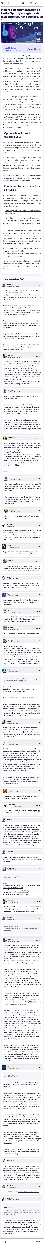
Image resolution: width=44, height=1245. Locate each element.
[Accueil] (5, 3)
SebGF (9, 1186)
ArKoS (10, 790)
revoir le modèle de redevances (28, 1192)
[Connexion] (35, 3)
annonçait (27, 142)
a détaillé (34, 76)
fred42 (9, 670)
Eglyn (9, 594)
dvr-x (10, 355)
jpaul (8, 1198)
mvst (8, 819)
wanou (9, 284)
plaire (21, 99)
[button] (41, 3)
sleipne (9, 721)
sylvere (9, 917)
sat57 (9, 546)
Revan (9, 577)
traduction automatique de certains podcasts (22, 236)
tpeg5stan (10, 851)
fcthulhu (10, 1067)
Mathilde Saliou (10, 48)
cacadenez (10, 868)
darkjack (11, 437)
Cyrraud (10, 390)
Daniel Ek (32, 147)
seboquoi (11, 627)
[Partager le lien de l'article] (5, 1242)
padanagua (10, 524)
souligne (11, 231)
